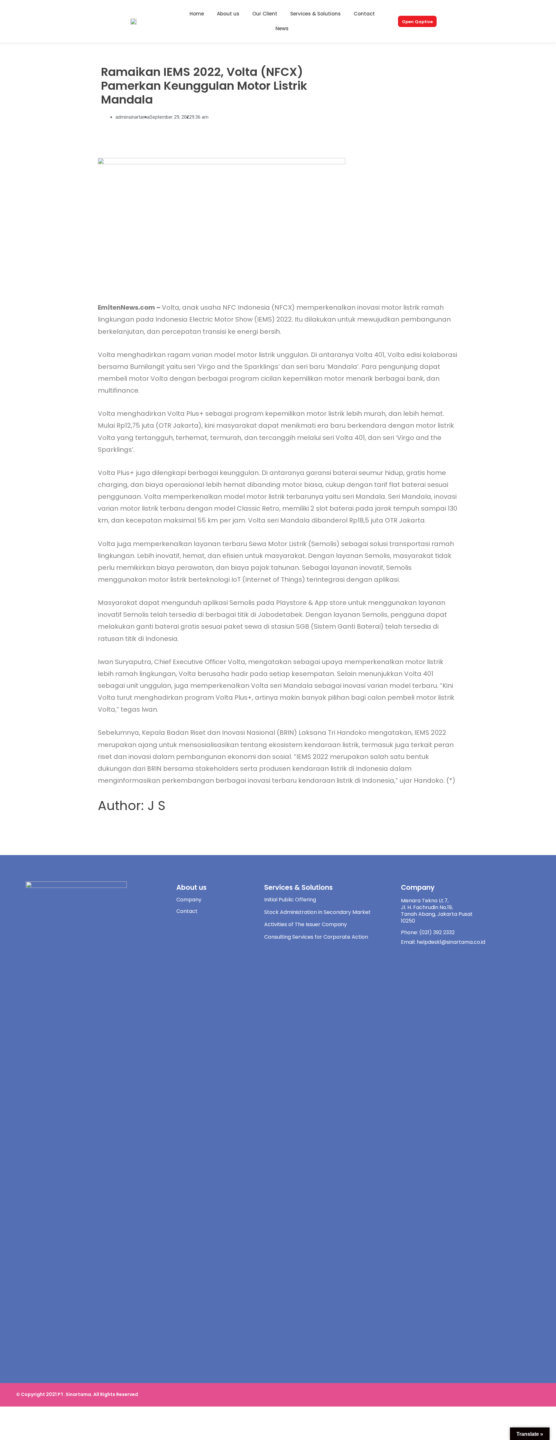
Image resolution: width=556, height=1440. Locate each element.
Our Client (264, 13)
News (282, 28)
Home (197, 13)
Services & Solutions (315, 13)
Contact (364, 13)
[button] (417, 21)
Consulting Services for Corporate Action (316, 937)
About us (228, 13)
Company (188, 899)
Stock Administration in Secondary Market (317, 912)
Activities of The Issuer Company (305, 924)
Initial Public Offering (290, 899)
